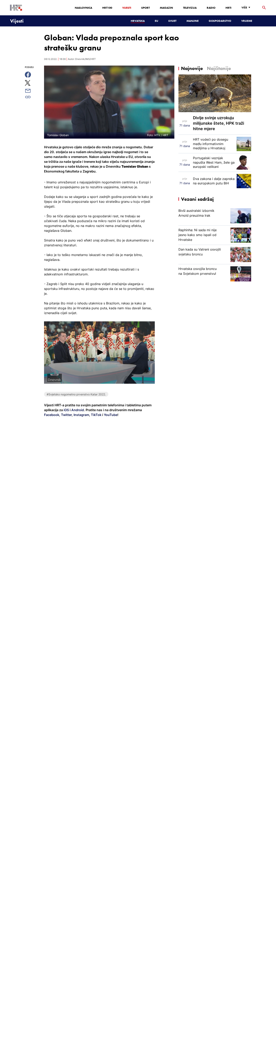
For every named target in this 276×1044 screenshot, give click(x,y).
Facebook (51, 415)
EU (156, 21)
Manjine (192, 21)
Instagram (81, 415)
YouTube (110, 415)
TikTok (95, 415)
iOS (67, 410)
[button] (99, 352)
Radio (211, 7)
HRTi (228, 7)
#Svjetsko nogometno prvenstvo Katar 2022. (76, 394)
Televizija (190, 7)
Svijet (172, 21)
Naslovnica (83, 7)
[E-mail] (32, 91)
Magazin (166, 7)
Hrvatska (138, 21)
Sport (145, 7)
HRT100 (107, 7)
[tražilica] (264, 8)
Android (77, 410)
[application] (99, 352)
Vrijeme (246, 21)
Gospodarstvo (220, 21)
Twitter (66, 415)
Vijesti (126, 7)
